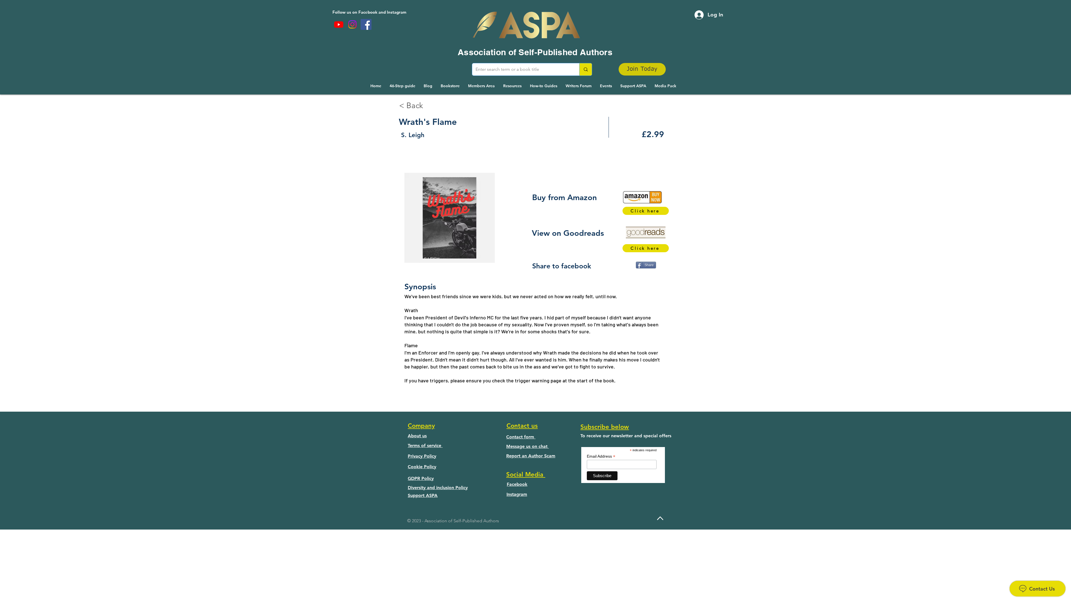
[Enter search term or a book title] (585, 69)
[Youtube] (338, 24)
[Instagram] (352, 24)
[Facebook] (366, 24)
